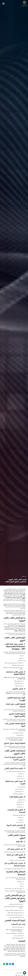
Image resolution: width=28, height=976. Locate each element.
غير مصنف (24, 576)
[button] (3, 3)
